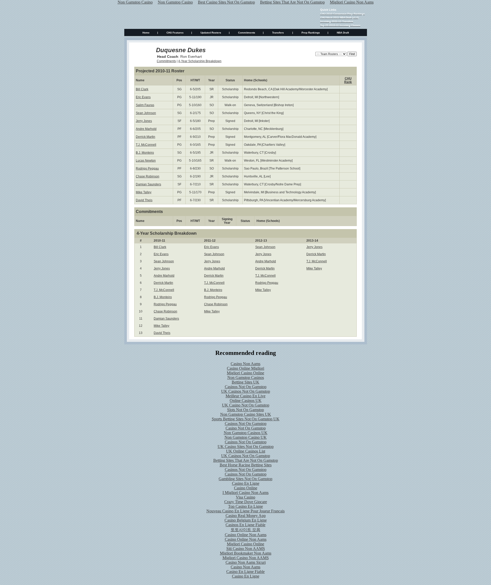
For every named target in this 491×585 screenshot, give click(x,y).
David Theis (144, 200)
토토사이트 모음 (245, 529)
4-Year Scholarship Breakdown (199, 61)
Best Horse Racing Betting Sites (246, 465)
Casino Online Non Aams (245, 535)
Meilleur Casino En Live (245, 396)
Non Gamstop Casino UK (246, 437)
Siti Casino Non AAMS (245, 548)
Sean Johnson (146, 113)
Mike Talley (143, 192)
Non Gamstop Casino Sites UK (245, 414)
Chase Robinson (147, 176)
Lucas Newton (146, 160)
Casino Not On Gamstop (246, 428)
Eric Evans (143, 97)
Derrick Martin (145, 137)
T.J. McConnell (146, 145)
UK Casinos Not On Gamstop (245, 391)
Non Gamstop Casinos (245, 377)
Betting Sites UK (245, 382)
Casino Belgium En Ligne (246, 520)
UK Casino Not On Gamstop (245, 405)
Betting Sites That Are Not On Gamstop (245, 460)
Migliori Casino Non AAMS (245, 558)
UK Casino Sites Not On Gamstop (246, 446)
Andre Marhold (146, 129)
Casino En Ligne (245, 483)
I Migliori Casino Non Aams (245, 492)
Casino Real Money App (246, 515)
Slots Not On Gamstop (245, 410)
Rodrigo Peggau (147, 168)
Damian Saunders (148, 184)
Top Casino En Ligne (245, 506)
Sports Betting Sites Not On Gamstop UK (246, 419)
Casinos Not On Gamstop (245, 387)
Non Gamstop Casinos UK (245, 433)
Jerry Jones (144, 121)
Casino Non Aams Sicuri (246, 562)
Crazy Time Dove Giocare (245, 502)
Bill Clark (142, 89)
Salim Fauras (145, 105)
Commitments (166, 61)
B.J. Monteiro (145, 152)
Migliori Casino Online (245, 373)
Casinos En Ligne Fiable (245, 525)
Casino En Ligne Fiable (245, 571)
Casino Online (245, 488)
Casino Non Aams (245, 364)
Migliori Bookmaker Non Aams (245, 553)
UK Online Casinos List (245, 451)
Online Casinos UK (246, 400)
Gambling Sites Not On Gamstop (245, 479)
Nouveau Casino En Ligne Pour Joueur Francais (245, 511)
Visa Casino (245, 497)
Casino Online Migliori (245, 368)
